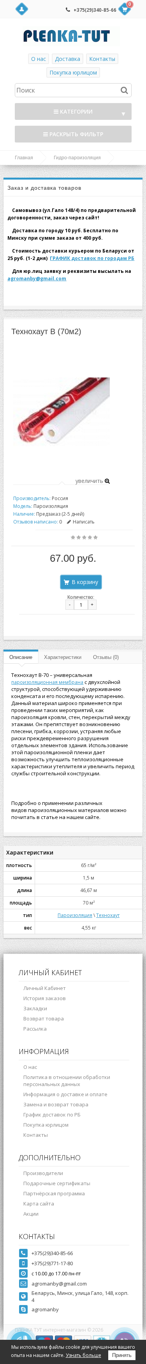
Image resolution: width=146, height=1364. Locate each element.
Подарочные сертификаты (56, 1183)
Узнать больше (83, 1355)
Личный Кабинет (44, 988)
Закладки (35, 1008)
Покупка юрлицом (73, 72)
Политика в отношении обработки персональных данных (66, 1081)
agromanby (45, 1309)
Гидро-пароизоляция (77, 157)
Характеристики (62, 657)
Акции (31, 1213)
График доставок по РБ (52, 1114)
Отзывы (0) (106, 657)
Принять (122, 1355)
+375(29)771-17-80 (52, 1263)
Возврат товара (43, 1018)
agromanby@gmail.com (36, 278)
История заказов (44, 998)
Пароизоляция (75, 915)
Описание (20, 657)
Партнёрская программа (54, 1193)
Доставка (67, 58)
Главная (24, 157)
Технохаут (108, 915)
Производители (43, 1173)
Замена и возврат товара (55, 1104)
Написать (84, 521)
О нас (38, 58)
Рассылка (35, 1028)
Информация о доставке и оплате (65, 1094)
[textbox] (73, 90)
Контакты (102, 58)
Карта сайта (38, 1203)
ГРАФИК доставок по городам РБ (92, 258)
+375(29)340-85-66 (95, 10)
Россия (60, 498)
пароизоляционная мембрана (47, 682)
